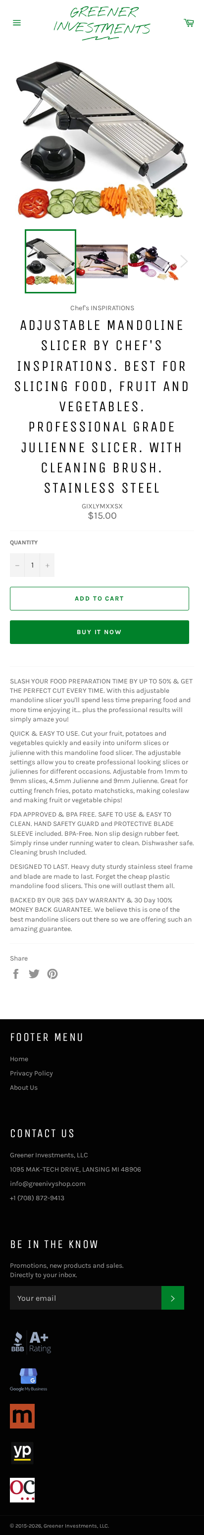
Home (19, 1059)
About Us (24, 1087)
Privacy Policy (31, 1073)
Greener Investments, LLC (76, 1526)
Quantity (24, 542)
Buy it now (100, 632)
